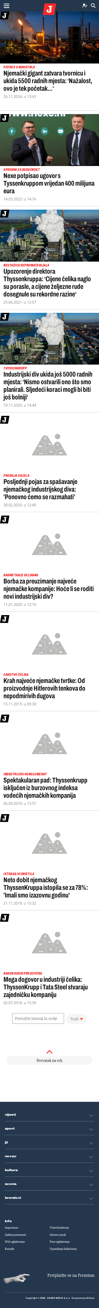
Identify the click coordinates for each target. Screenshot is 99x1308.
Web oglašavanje (15, 1242)
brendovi (13, 1197)
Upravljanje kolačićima (63, 1249)
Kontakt (9, 1249)
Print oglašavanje (60, 1242)
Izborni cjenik (58, 1235)
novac (11, 1156)
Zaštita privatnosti (15, 1235)
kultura (11, 1170)
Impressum (11, 1227)
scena (11, 1184)
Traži (74, 1018)
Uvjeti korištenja (59, 1227)
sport (10, 1128)
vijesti (10, 1114)
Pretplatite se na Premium (71, 1275)
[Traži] (93, 5)
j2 (6, 1142)
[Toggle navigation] (6, 6)
